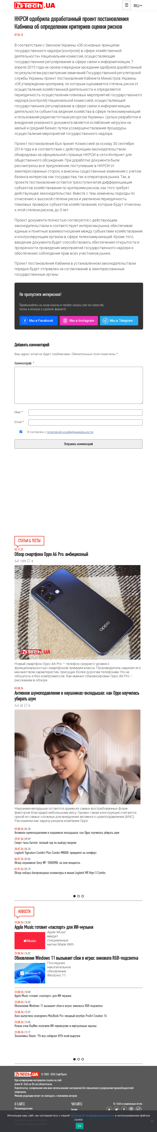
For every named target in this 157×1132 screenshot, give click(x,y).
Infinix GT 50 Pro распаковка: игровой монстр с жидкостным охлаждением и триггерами (68, 853)
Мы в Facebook (41, 321)
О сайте (20, 1104)
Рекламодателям (24, 1108)
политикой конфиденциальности (70, 432)
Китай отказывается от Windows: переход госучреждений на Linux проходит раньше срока (68, 996)
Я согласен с (60, 432)
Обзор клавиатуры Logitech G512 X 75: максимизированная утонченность (58, 843)
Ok (79, 1125)
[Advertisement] (47, 501)
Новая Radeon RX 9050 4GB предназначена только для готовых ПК (54, 1036)
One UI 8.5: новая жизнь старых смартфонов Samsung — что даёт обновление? (62, 833)
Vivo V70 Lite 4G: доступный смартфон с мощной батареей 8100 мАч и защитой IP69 (64, 1016)
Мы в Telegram (121, 321)
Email (19, 422)
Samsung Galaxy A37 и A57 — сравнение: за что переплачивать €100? (56, 863)
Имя (19, 412)
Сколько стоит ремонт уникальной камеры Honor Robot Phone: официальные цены (63, 1026)
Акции (74, 1109)
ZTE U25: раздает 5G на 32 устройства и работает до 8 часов (50, 1006)
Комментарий (24, 363)
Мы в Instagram (82, 321)
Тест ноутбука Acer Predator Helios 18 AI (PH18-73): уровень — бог (54, 873)
